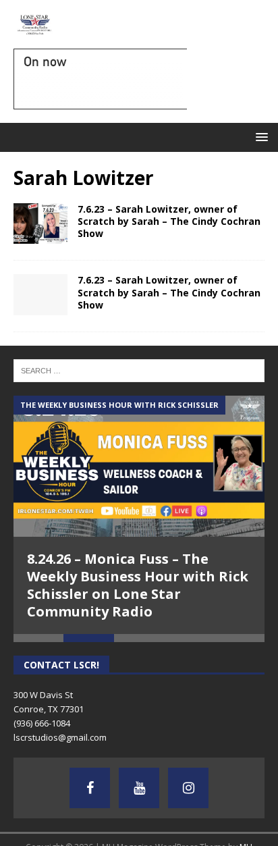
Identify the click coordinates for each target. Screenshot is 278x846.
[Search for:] (139, 370)
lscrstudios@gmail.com (60, 737)
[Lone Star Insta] (188, 788)
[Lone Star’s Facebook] (90, 788)
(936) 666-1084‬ (41, 723)
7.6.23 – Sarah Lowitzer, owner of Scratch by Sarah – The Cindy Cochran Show (169, 221)
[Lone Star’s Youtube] (139, 788)
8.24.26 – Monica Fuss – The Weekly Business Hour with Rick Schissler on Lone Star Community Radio (137, 585)
